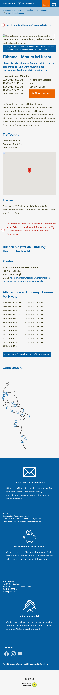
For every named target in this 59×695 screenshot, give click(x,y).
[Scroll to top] (52, 688)
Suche (12, 664)
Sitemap (19, 664)
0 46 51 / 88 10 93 (16, 519)
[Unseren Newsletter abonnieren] (29, 472)
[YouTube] (19, 656)
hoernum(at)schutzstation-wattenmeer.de (30, 278)
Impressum (32, 664)
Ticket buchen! (43, 93)
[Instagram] (13, 656)
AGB (25, 664)
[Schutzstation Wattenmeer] (18, 3)
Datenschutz (43, 664)
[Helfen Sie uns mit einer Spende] (29, 536)
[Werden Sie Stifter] (29, 606)
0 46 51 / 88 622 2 (35, 519)
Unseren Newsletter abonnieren (29, 483)
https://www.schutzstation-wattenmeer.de (23, 281)
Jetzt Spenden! (9, 592)
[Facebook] (6, 656)
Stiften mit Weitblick (29, 616)
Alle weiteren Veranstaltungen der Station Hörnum (26, 354)
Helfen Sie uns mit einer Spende (29, 547)
